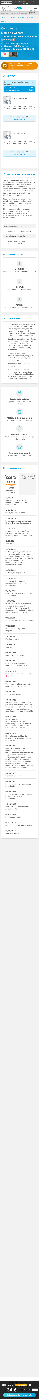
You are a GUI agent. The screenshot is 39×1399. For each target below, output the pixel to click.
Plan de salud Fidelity (32, 13)
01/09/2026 (19, 154)
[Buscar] (30, 8)
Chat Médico (24, 13)
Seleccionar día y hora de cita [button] (19, 1395)
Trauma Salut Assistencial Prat (19, 36)
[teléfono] (9, 8)
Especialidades (4, 13)
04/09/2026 (19, 119)
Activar (16, 1385)
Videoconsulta (14, 13)
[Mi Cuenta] (3, 8)
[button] (33, 1390)
